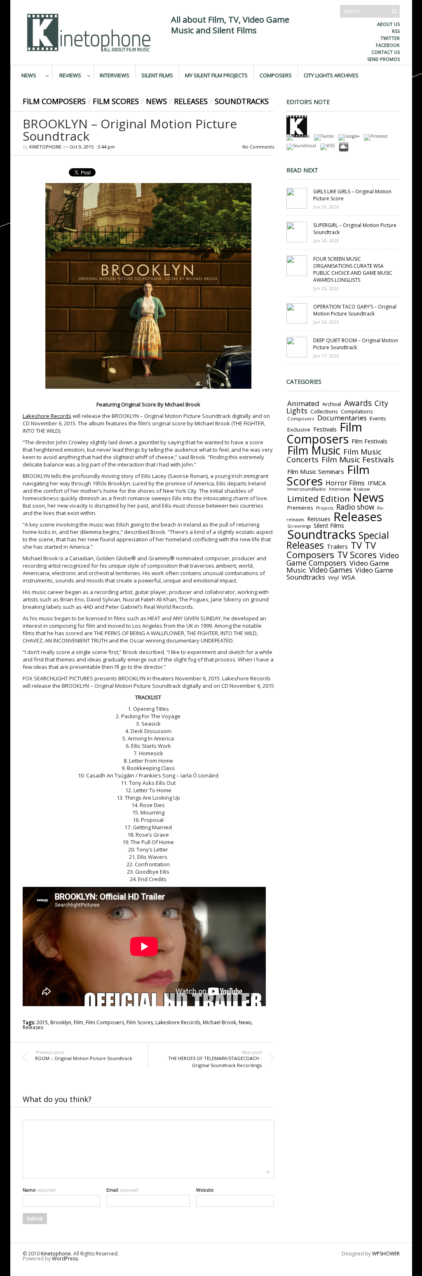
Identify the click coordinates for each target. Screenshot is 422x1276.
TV (356, 545)
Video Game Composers (342, 559)
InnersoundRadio (306, 489)
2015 (42, 1022)
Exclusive (298, 429)
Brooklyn (60, 1022)
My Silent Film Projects (216, 75)
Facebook (388, 45)
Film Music (313, 450)
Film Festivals (369, 441)
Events (378, 418)
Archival (331, 404)
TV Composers (331, 550)
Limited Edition (318, 498)
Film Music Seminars (315, 471)
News (28, 75)
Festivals (325, 429)
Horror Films (345, 482)
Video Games (330, 570)
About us (388, 24)
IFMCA (377, 483)
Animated (303, 403)
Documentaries (342, 417)
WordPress (65, 1258)
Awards (358, 403)
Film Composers (54, 101)
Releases (191, 101)
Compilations (357, 411)
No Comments (258, 146)
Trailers (337, 546)
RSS (396, 31)
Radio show (355, 507)
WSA (348, 577)
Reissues (319, 519)
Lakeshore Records (47, 416)
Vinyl (333, 577)
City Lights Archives (331, 75)
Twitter (390, 38)
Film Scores (116, 101)
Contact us (385, 52)
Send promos (383, 59)
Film (78, 1022)
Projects (324, 508)
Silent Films (157, 75)
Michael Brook (219, 1022)
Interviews (114, 75)
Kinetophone (45, 147)
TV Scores (357, 555)
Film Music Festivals (357, 459)
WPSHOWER (386, 1253)
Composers (276, 75)
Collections (324, 411)
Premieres (300, 507)
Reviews (70, 75)
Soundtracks (242, 101)
